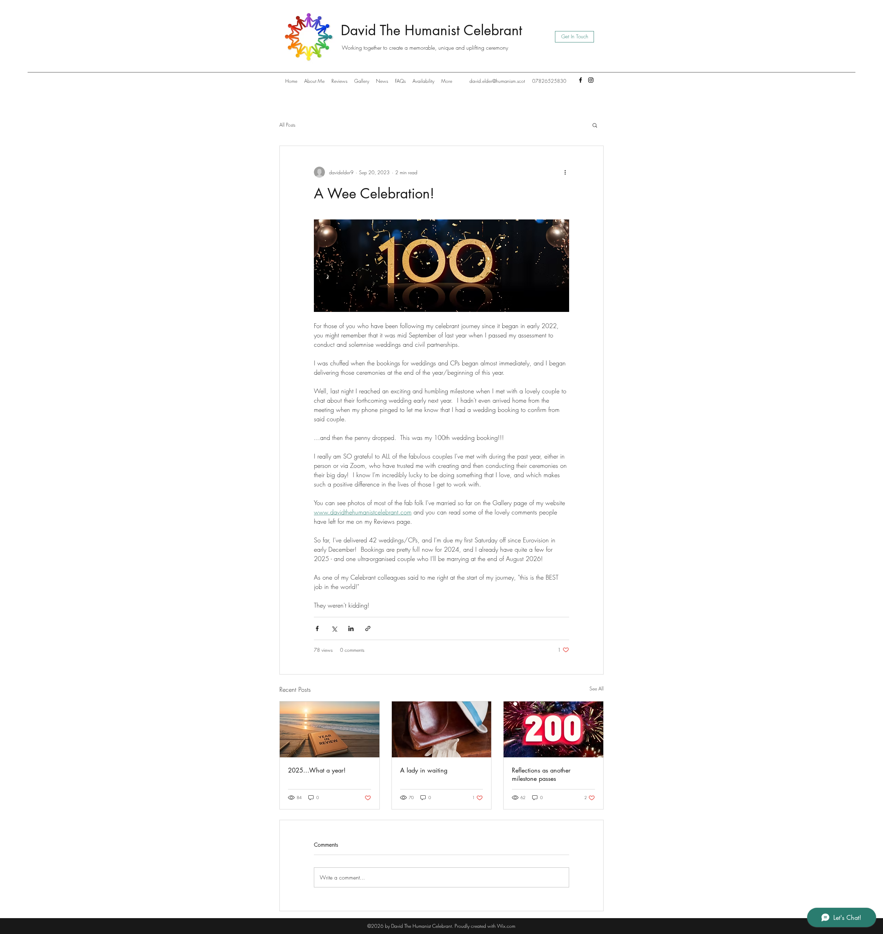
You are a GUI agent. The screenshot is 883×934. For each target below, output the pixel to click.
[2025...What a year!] (329, 729)
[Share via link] (368, 628)
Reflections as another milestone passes (541, 774)
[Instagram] (590, 80)
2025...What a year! (317, 770)
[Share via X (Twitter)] (334, 628)
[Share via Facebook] (317, 628)
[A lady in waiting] (442, 729)
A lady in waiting (423, 770)
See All (596, 688)
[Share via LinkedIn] (351, 628)
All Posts (287, 124)
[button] (595, 125)
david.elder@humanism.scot (497, 81)
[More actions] (565, 172)
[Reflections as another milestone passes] (553, 729)
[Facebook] (580, 80)
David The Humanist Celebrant (431, 30)
